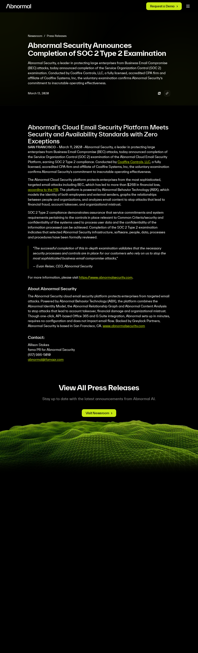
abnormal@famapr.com (46, 359)
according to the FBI (43, 189)
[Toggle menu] (188, 6)
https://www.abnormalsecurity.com (105, 277)
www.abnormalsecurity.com (124, 326)
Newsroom (35, 35)
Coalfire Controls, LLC (134, 162)
